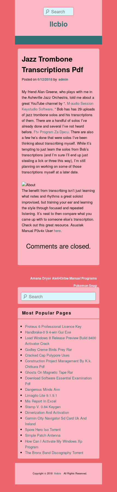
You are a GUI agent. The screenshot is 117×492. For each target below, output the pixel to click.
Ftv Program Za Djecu (51, 131)
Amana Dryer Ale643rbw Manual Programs (63, 278)
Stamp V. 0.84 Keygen (43, 406)
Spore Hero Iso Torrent (43, 429)
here (57, 230)
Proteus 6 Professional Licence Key (53, 326)
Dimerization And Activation (47, 412)
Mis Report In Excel (40, 401)
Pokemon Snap (85, 285)
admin (63, 79)
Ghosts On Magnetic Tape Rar (49, 372)
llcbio (59, 24)
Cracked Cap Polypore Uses (47, 355)
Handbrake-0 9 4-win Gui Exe (48, 332)
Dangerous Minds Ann (42, 389)
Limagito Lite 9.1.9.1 (41, 395)
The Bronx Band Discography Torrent (54, 452)
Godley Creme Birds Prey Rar (48, 349)
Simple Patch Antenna (42, 435)
